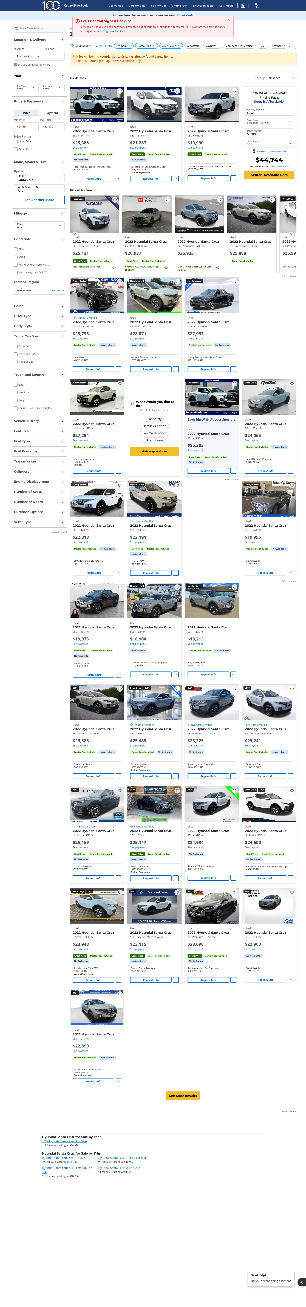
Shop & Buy (180, 5)
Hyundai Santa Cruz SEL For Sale (63, 1158)
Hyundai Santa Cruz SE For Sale (119, 1168)
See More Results (183, 1096)
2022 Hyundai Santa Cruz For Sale (64, 1141)
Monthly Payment (255, 109)
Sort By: (260, 78)
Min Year (21, 86)
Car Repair (226, 5)
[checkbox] (23, 141)
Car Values (116, 5)
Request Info (93, 178)
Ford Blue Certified (256, 724)
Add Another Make (39, 200)
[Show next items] (289, 45)
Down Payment (254, 131)
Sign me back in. (114, 31)
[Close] (289, 1275)
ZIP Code (49, 49)
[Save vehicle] (120, 91)
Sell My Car (158, 5)
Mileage (21, 224)
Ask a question (154, 451)
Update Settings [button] (282, 166)
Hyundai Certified (86, 317)
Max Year (48, 86)
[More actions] (118, 178)
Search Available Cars (269, 175)
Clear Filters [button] (104, 46)
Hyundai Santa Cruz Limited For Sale (122, 1158)
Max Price (46, 119)
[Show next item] (231, 397)
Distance (19, 49)
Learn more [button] (57, 290)
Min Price (19, 119)
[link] (81, 160)
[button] (243, 6)
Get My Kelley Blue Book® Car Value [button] (271, 151)
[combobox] (39, 28)
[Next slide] (291, 234)
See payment (80, 147)
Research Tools (203, 5)
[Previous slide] (75, 234)
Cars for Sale (137, 5)
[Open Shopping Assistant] (302, 1282)
